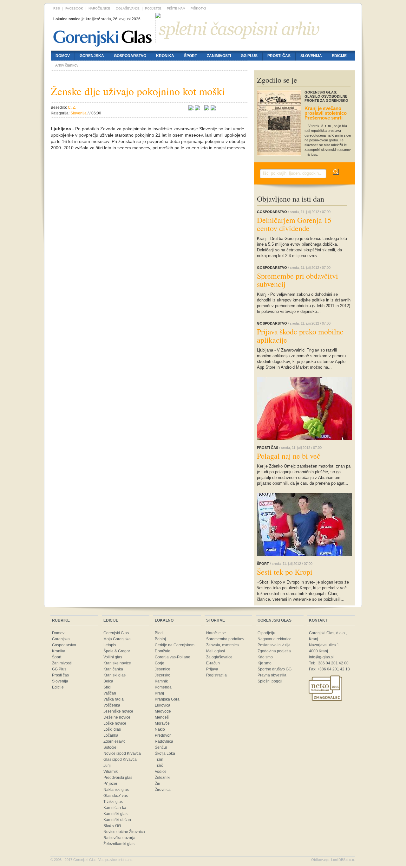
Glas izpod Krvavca (120, 759)
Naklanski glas (116, 789)
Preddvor (163, 735)
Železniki (162, 777)
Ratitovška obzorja (119, 838)
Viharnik (110, 771)
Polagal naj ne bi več (288, 456)
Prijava (212, 669)
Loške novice (114, 723)
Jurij (107, 765)
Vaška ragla (113, 699)
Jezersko (162, 675)
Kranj (159, 693)
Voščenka (111, 705)
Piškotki (198, 8)
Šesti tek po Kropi (284, 572)
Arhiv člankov (66, 65)
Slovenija (311, 56)
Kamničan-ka (114, 807)
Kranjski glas (114, 675)
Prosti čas (279, 56)
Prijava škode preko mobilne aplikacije (300, 335)
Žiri (157, 783)
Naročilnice (99, 8)
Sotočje (109, 747)
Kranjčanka (113, 669)
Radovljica (164, 741)
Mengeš (162, 717)
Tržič (159, 765)
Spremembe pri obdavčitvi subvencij (297, 280)
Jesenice (162, 669)
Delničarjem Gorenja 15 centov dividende (294, 224)
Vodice (161, 771)
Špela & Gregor (116, 651)
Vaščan (109, 693)
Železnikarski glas (118, 844)
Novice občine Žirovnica (124, 832)
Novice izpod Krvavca (122, 753)
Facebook (74, 8)
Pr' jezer (110, 783)
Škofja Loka (165, 753)
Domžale (162, 651)
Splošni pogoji (270, 681)
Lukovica (162, 705)
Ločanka (110, 735)
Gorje (159, 663)
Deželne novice (116, 717)
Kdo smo (265, 657)
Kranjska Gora (167, 699)
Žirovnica (163, 789)
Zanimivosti (219, 56)
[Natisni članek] (213, 108)
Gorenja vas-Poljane (172, 657)
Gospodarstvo (130, 56)
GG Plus (249, 56)
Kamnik (161, 681)
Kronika (165, 56)
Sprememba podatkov (225, 639)
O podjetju (266, 633)
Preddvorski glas (117, 777)
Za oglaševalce (219, 657)
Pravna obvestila (272, 675)
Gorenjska (92, 56)
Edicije (339, 56)
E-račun (213, 663)
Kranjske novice (117, 663)
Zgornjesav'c (114, 741)
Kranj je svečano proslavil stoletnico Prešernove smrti (325, 113)
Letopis (109, 645)
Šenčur (161, 747)
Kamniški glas (115, 813)
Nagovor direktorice (274, 639)
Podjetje (153, 8)
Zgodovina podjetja (274, 651)
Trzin (159, 759)
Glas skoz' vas (115, 795)
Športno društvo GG (274, 669)
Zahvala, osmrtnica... (224, 645)
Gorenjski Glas (116, 633)
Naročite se (216, 633)
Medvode (163, 711)
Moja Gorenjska (117, 639)
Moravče (162, 723)
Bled (159, 633)
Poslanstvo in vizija (274, 645)
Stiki (107, 687)
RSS (56, 8)
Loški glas (112, 729)
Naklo (160, 729)
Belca (108, 681)
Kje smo (265, 663)
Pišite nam (176, 8)
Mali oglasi (215, 651)
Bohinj (160, 639)
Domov (63, 56)
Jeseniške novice (118, 711)
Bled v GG (112, 826)
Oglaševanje (128, 8)
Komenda (163, 687)
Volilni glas (112, 657)
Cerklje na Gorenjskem (174, 645)
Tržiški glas (113, 801)
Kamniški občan (117, 820)
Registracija (216, 675)
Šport (190, 56)
